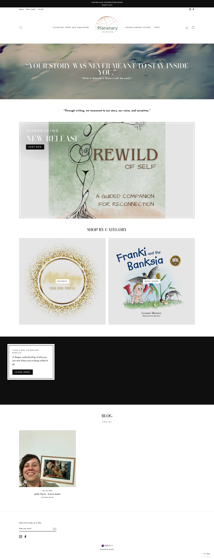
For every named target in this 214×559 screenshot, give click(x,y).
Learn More (22, 372)
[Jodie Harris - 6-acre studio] (47, 458)
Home (21, 9)
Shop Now (35, 147)
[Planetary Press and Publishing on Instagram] (20, 536)
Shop (157, 27)
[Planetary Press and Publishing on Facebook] (25, 536)
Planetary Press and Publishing (71, 27)
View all (107, 422)
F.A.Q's (40, 9)
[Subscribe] (54, 528)
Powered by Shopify (107, 549)
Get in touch (31, 9)
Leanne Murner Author (138, 27)
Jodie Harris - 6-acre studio (47, 494)
